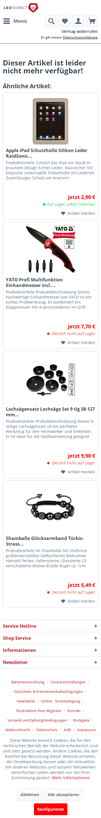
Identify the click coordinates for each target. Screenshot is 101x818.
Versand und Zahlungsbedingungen (37, 720)
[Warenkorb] (92, 21)
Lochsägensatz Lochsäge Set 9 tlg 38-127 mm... (50, 411)
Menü (20, 21)
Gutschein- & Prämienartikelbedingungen (48, 691)
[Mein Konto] (78, 21)
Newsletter (26, 701)
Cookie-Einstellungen (68, 681)
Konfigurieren (50, 809)
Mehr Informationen (71, 777)
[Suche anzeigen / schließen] (50, 21)
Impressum (86, 729)
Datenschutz (47, 729)
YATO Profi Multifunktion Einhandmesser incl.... (34, 282)
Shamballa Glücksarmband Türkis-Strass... (45, 541)
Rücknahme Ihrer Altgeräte (38, 710)
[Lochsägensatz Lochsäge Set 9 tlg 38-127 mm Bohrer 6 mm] (50, 379)
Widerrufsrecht (17, 729)
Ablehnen (29, 794)
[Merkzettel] (64, 21)
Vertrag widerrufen (80, 31)
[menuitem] (15, 21)
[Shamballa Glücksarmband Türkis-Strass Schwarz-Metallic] (50, 508)
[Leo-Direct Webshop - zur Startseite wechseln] (21, 8)
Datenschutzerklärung (80, 37)
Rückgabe (81, 720)
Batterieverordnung (27, 681)
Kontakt (74, 710)
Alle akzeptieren (63, 794)
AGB (67, 729)
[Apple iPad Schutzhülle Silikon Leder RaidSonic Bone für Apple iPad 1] (50, 121)
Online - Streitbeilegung (60, 701)
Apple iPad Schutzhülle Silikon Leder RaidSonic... (46, 153)
